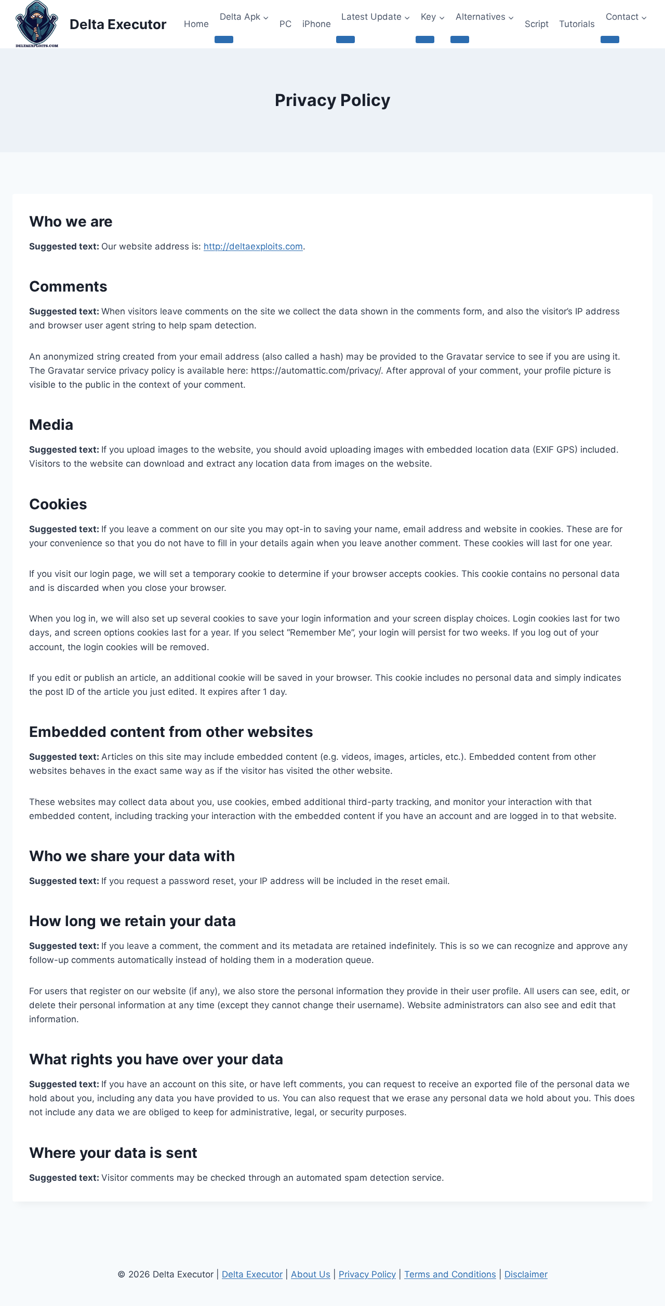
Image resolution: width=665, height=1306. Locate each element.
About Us (310, 1274)
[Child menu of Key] (425, 39)
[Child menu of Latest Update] (345, 39)
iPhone (316, 24)
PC (285, 24)
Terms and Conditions (450, 1274)
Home (196, 24)
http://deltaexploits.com (253, 246)
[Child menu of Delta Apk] (224, 39)
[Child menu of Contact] (610, 39)
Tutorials (577, 24)
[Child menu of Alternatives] (459, 39)
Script (537, 24)
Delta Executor (252, 1274)
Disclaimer (526, 1274)
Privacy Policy (367, 1274)
